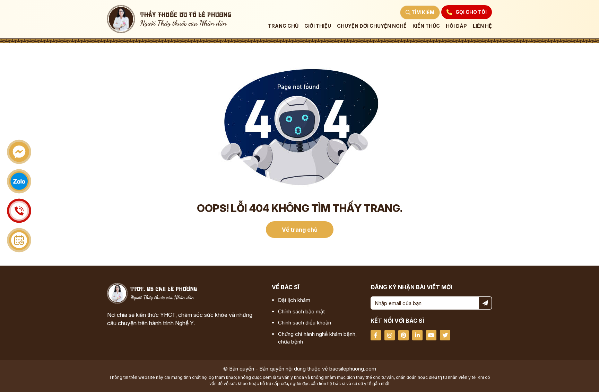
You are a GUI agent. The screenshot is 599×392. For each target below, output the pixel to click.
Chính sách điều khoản (304, 322)
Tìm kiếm (422, 12)
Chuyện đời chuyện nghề (372, 26)
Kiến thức (426, 26)
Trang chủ (283, 26)
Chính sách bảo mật (301, 311)
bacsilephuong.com (352, 368)
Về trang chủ (300, 229)
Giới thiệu (317, 26)
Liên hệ (482, 26)
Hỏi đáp (456, 26)
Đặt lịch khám (294, 300)
